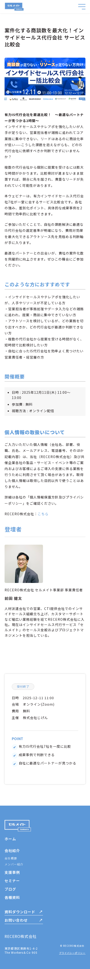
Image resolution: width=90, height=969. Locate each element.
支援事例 (12, 872)
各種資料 (12, 897)
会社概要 (11, 858)
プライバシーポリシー (72, 953)
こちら (43, 513)
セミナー (12, 880)
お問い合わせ (16, 920)
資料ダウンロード (20, 911)
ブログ (10, 888)
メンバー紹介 (14, 864)
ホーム (10, 838)
